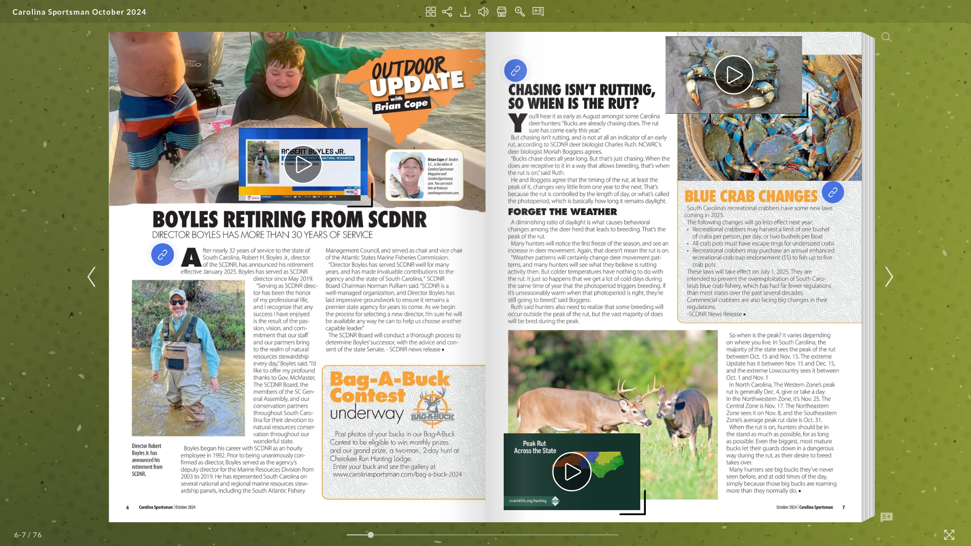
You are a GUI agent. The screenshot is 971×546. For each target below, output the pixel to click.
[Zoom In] (520, 12)
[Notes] (538, 12)
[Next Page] (887, 277)
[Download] (465, 12)
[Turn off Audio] (483, 12)
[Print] (502, 12)
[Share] (447, 12)
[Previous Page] (93, 277)
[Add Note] (886, 517)
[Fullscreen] (949, 535)
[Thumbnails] (431, 12)
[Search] (886, 36)
